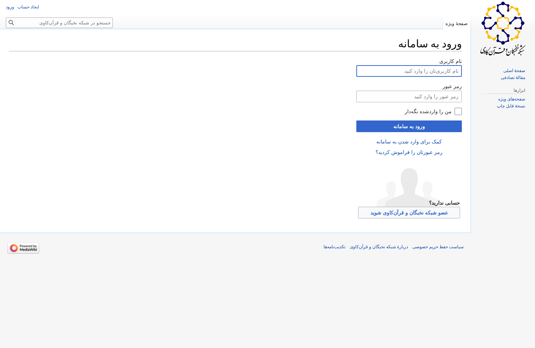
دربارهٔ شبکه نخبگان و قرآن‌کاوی (379, 246)
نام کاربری (450, 61)
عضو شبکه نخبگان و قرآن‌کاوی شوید (409, 212)
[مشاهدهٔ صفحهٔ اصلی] (503, 29)
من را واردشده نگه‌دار (428, 111)
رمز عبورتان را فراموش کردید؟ (409, 152)
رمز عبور (452, 86)
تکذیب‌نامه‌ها (334, 246)
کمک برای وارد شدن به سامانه (409, 142)
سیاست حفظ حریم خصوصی (438, 246)
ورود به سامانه (409, 126)
